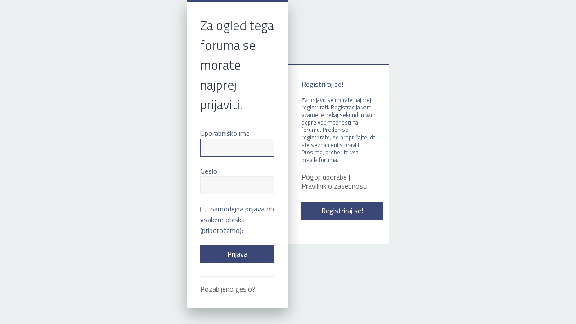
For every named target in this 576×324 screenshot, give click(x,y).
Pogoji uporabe (324, 177)
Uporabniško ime (225, 133)
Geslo (208, 171)
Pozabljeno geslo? (228, 289)
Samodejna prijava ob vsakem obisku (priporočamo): (237, 219)
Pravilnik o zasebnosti (335, 186)
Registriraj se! (342, 210)
